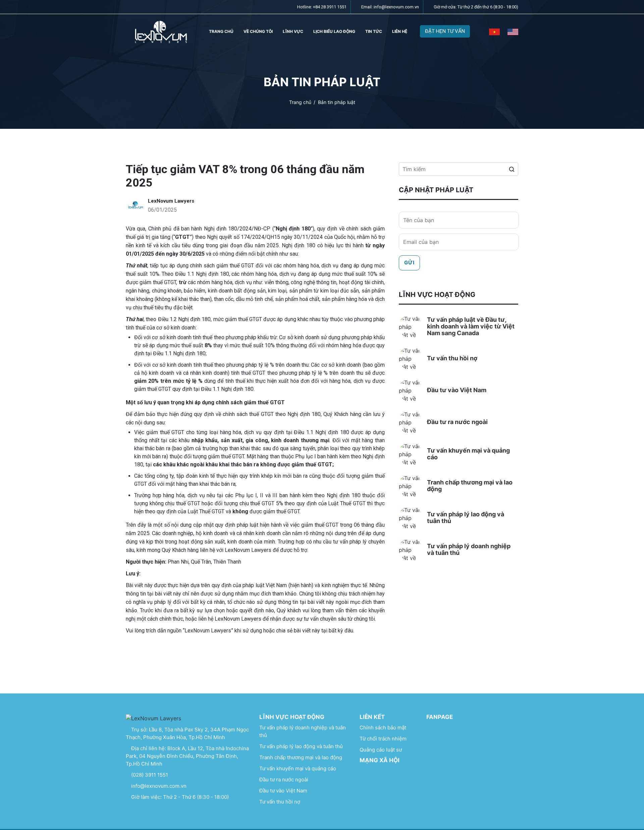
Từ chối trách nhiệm (383, 738)
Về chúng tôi (258, 31)
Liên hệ (399, 31)
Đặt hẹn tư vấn (445, 31)
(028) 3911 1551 (149, 775)
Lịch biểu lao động (334, 31)
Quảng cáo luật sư (381, 749)
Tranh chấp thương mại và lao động (300, 757)
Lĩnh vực (293, 31)
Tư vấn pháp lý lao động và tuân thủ (301, 746)
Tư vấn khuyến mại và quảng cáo (297, 768)
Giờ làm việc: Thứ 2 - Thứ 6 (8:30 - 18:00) (179, 797)
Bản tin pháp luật (336, 102)
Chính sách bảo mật (383, 727)
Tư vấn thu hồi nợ (279, 801)
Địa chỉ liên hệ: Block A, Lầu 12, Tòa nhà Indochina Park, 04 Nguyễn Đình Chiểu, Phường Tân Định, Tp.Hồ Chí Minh (187, 756)
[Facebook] (367, 775)
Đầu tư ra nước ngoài (283, 779)
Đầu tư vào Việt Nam (283, 790)
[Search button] (511, 169)
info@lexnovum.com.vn (158, 786)
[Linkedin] (381, 775)
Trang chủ (221, 31)
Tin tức (373, 31)
